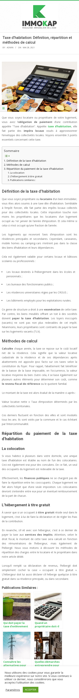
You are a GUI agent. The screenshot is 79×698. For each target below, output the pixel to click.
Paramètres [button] (13, 689)
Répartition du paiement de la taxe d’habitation (34, 168)
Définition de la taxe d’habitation (26, 160)
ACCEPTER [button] (30, 689)
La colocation (17, 172)
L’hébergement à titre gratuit (26, 176)
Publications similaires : (23, 180)
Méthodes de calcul (18, 164)
